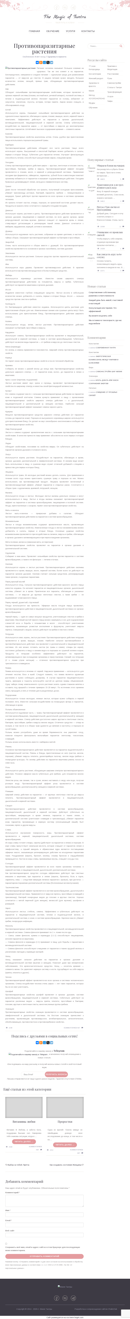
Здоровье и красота (56, 57)
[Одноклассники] (40, 62)
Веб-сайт (9, 1231)
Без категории (95, 74)
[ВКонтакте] (37, 62)
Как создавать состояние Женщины (65, 1165)
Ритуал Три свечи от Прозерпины (108, 208)
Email (8, 1220)
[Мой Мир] (44, 62)
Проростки (65, 1121)
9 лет (37, 57)
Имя (7, 1210)
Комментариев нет (72, 1028)
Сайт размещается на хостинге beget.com (65, 1317)
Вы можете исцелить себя (100, 316)
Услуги (70, 31)
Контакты (88, 31)
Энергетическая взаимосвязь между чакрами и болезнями (103, 359)
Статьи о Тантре (114, 87)
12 (120, 227)
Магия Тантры (46, 1309)
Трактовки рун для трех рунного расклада (110, 186)
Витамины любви (24, 1121)
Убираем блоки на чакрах (111, 165)
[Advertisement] (106, 133)
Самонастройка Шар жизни (109, 371)
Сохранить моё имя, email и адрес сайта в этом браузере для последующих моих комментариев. (42, 1249)
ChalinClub (112, 1309)
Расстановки (113, 74)
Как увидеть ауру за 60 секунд (109, 256)
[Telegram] (51, 62)
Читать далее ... (24, 1142)
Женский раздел (96, 78)
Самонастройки (114, 83)
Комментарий (12, 1192)
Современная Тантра (106, 348)
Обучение (53, 31)
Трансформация (114, 92)
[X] (48, 62)
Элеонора (93, 376)
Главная (34, 31)
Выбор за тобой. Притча (18, 1165)
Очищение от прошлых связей (110, 234)
